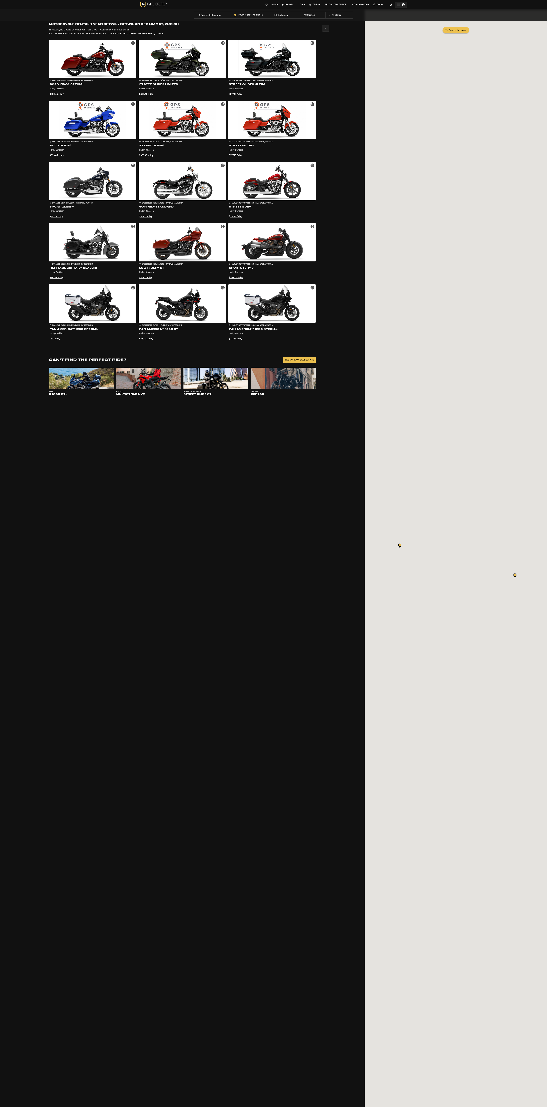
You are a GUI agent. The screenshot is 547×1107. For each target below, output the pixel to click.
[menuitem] (271, 5)
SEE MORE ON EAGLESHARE (299, 360)
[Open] (325, 14)
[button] (92, 68)
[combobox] (213, 15)
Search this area (457, 30)
